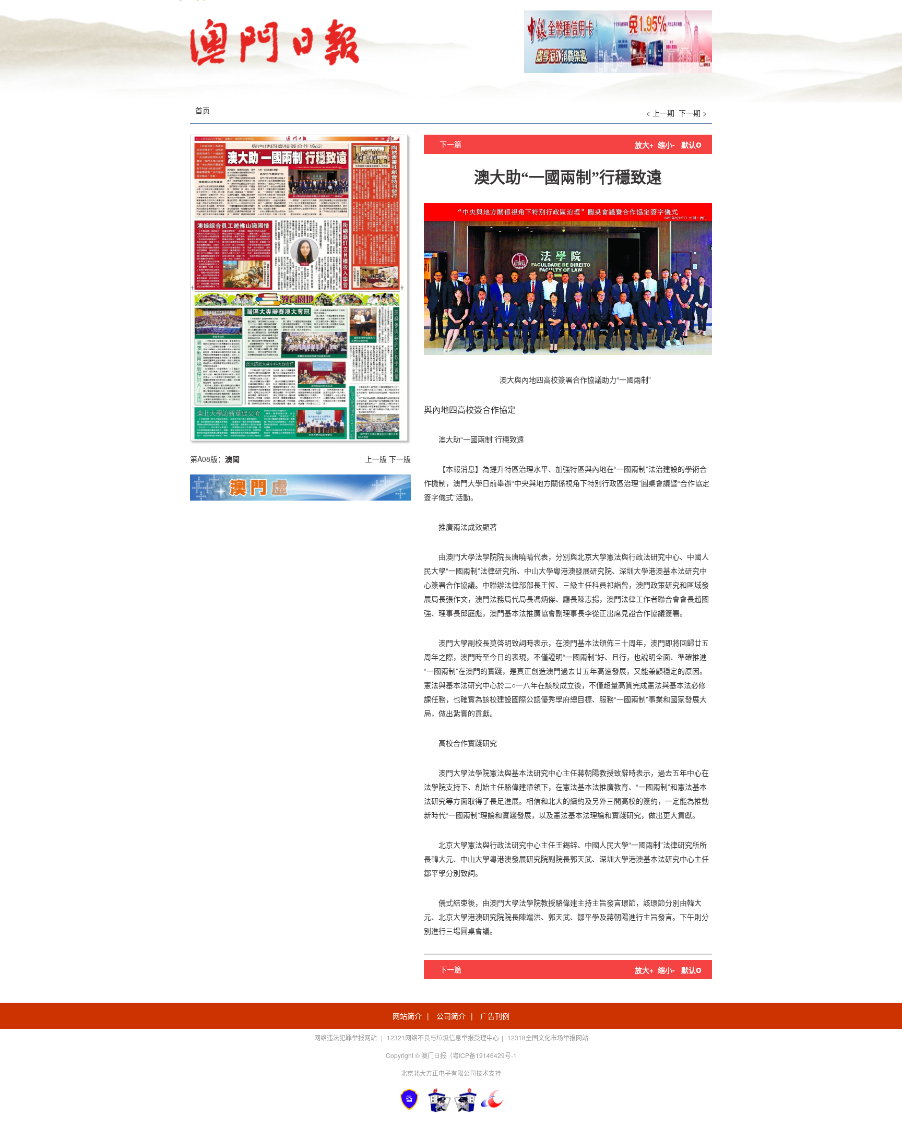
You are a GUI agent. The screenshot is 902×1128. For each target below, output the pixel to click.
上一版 (376, 459)
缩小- (666, 144)
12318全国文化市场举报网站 (547, 1037)
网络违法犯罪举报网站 (346, 1037)
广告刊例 (494, 1016)
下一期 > (693, 113)
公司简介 (451, 1016)
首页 (202, 110)
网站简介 (407, 1016)
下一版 (400, 459)
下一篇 (450, 144)
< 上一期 (660, 113)
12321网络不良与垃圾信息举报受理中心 (443, 1037)
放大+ (644, 144)
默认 (691, 144)
